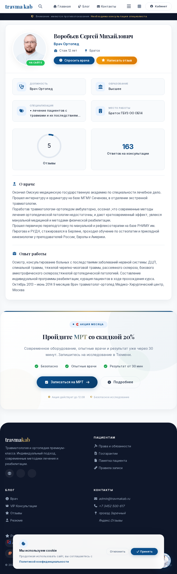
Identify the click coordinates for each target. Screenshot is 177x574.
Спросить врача (76, 60)
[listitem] (9, 473)
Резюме (16, 520)
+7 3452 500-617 (112, 506)
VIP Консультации (23, 506)
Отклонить (117, 551)
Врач (14, 498)
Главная (64, 6)
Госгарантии (108, 453)
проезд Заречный (112, 513)
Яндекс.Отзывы (110, 520)
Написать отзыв (119, 60)
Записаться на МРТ (67, 382)
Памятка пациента (113, 460)
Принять (146, 551)
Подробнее (123, 382)
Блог (86, 6)
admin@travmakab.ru (114, 498)
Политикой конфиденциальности (44, 561)
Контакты (108, 6)
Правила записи (111, 468)
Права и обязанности (115, 446)
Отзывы (16, 513)
